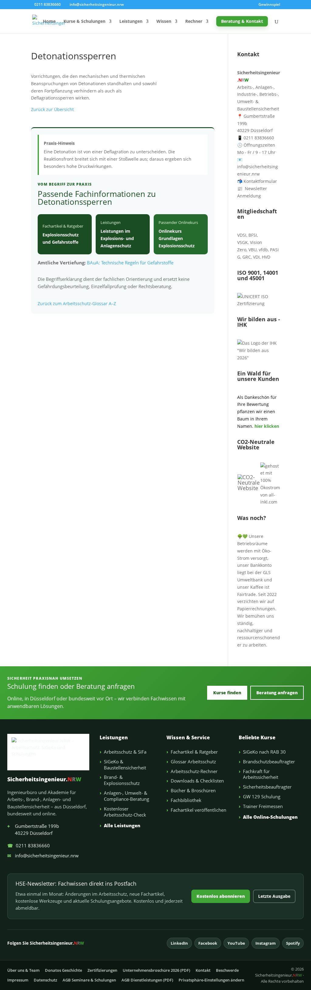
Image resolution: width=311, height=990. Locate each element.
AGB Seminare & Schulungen (89, 980)
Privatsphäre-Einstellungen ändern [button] (211, 980)
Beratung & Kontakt (242, 21)
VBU (252, 250)
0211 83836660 (28, 845)
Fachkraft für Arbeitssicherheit (260, 774)
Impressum (17, 980)
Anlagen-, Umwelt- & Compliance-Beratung (126, 796)
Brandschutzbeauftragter (269, 761)
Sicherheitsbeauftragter (267, 787)
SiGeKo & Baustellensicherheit (125, 764)
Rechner (193, 21)
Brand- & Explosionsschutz (122, 780)
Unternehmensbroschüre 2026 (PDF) (156, 970)
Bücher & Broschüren (193, 790)
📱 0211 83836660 (255, 138)
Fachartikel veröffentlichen (198, 810)
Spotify (293, 943)
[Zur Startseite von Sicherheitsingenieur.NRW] (48, 752)
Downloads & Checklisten (197, 781)
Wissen (163, 21)
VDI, (257, 257)
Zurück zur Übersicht (52, 109)
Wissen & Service (188, 737)
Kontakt (203, 970)
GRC (246, 257)
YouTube (236, 943)
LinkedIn (179, 943)
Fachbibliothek (186, 800)
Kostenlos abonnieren (221, 896)
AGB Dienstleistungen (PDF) (147, 980)
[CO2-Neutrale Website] (249, 488)
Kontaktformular (257, 181)
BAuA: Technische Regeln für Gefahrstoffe (130, 263)
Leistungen (130, 21)
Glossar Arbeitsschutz (193, 761)
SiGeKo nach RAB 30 (264, 752)
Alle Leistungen (122, 825)
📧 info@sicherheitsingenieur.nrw (257, 167)
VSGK (242, 242)
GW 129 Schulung (261, 796)
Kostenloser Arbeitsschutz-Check (125, 812)
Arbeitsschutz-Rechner (194, 771)
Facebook (207, 943)
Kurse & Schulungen (84, 21)
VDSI (241, 235)
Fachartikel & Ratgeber (194, 752)
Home (49, 21)
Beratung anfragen (277, 692)
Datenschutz (45, 980)
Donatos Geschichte (63, 970)
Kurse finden (227, 692)
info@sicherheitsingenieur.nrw (43, 855)
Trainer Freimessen (263, 806)
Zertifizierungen (102, 970)
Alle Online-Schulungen (270, 817)
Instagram (265, 943)
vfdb (263, 250)
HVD (266, 257)
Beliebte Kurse (257, 737)
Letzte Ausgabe (274, 896)
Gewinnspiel (269, 5)
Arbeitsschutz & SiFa (125, 752)
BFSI (252, 235)
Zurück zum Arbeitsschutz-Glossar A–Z (77, 303)
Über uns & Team (23, 970)
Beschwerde (227, 970)
